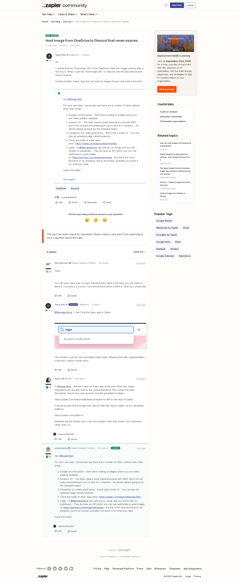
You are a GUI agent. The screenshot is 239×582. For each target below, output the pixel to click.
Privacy (197, 576)
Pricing (97, 568)
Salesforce (184, 256)
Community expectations (173, 121)
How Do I (67, 21)
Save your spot (166, 89)
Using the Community (171, 116)
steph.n (58, 378)
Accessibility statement (129, 556)
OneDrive (61, 188)
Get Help (47, 14)
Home (45, 21)
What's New (87, 14)
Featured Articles (168, 177)
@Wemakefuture (88, 147)
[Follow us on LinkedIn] (55, 569)
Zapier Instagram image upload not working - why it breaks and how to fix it (175, 157)
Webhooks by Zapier (167, 227)
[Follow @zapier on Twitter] (66, 569)
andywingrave (61, 448)
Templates (174, 568)
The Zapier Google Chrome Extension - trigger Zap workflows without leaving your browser (175, 171)
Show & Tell (165, 163)
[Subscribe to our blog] (60, 569)
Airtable (174, 249)
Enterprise (160, 568)
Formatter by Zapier (166, 235)
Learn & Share (66, 14)
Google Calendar (165, 256)
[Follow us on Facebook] (49, 569)
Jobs (148, 568)
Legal (188, 576)
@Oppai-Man (75, 99)
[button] (177, 5)
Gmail (186, 227)
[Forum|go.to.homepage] (65, 5)
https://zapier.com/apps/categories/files (96, 143)
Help (106, 568)
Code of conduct (168, 111)
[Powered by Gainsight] (119, 551)
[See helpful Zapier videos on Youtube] (71, 569)
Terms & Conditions (108, 556)
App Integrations (193, 568)
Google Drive (163, 242)
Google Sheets (164, 220)
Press (140, 568)
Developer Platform (123, 568)
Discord (75, 188)
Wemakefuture (61, 263)
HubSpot (160, 249)
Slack (178, 242)
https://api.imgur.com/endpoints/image (92, 157)
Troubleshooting (167, 188)
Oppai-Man (60, 55)
